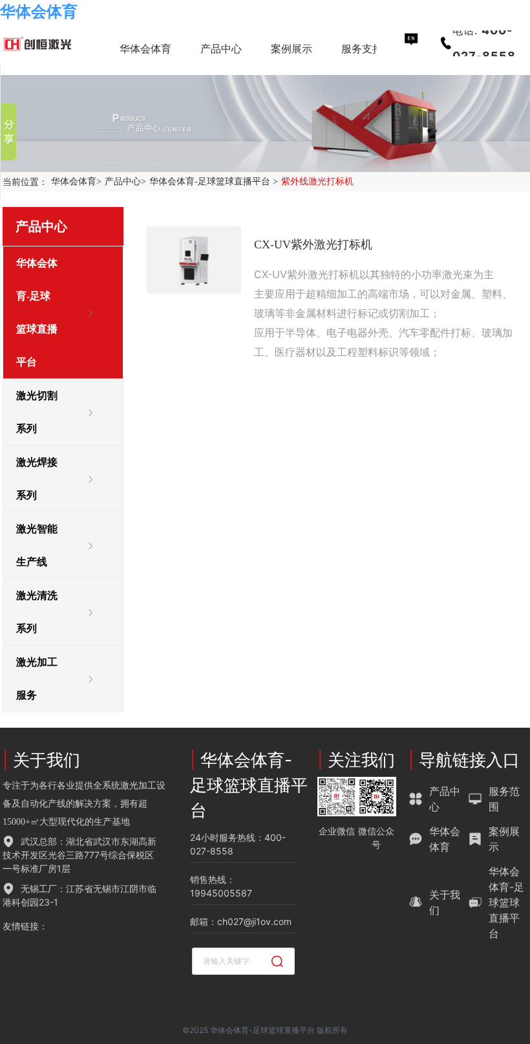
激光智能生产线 (37, 545)
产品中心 (125, 181)
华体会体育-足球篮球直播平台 (213, 181)
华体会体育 (39, 11)
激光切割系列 (37, 412)
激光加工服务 (37, 679)
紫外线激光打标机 (317, 181)
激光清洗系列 (37, 612)
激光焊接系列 (37, 479)
